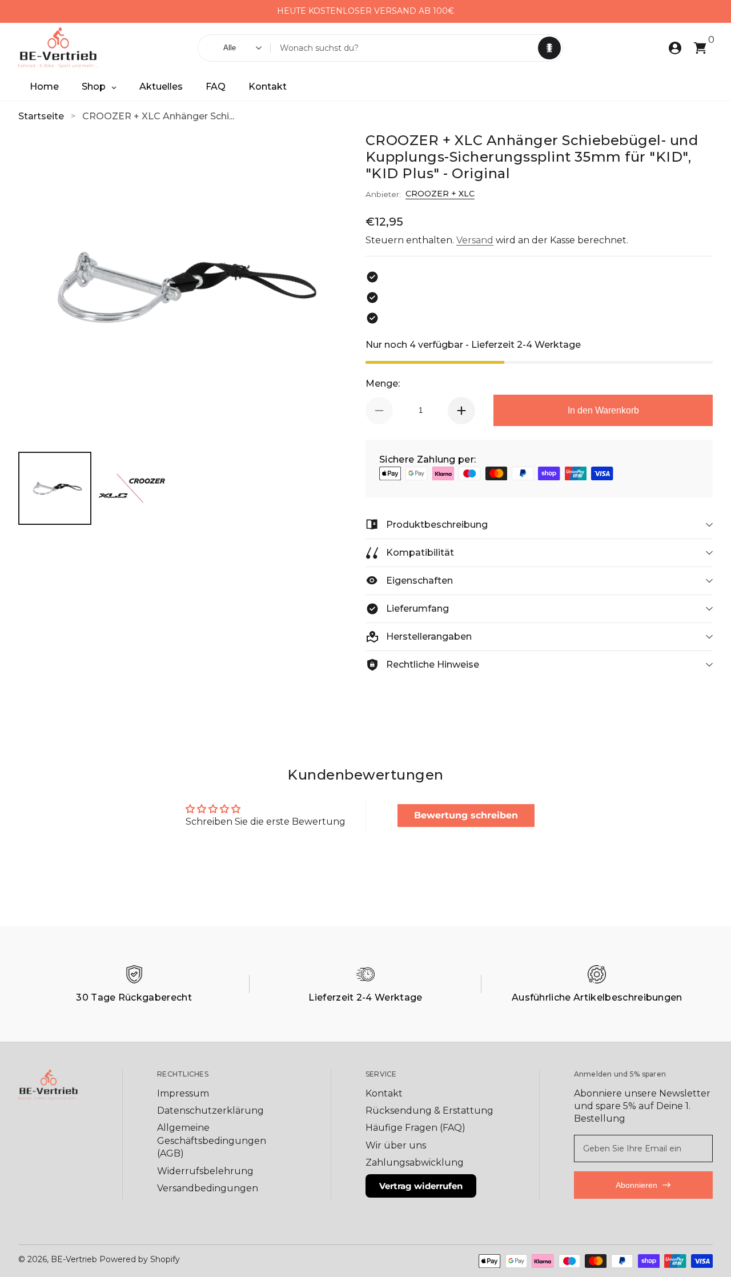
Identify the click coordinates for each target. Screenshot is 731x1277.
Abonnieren (636, 1185)
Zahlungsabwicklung (415, 1162)
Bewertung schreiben (466, 815)
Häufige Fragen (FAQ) (415, 1127)
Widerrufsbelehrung (205, 1171)
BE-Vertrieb (74, 1259)
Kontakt (384, 1093)
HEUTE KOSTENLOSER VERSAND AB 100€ (365, 11)
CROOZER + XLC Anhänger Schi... (158, 116)
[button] (549, 48)
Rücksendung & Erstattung (429, 1110)
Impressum (183, 1093)
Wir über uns (396, 1145)
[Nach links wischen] (268, 11)
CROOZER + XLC (440, 193)
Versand (474, 240)
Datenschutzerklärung (210, 1110)
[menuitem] (222, 1093)
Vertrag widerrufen (421, 1185)
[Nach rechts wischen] (463, 11)
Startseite (41, 116)
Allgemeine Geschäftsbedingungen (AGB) (211, 1140)
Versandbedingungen (207, 1188)
